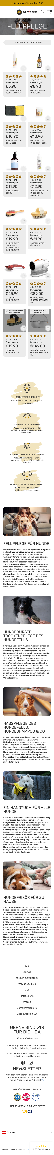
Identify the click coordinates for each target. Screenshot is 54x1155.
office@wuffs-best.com (27, 1038)
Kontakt (27, 972)
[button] (5, 12)
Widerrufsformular (27, 1014)
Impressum (27, 1002)
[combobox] (27, 1132)
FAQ (27, 966)
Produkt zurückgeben (27, 978)
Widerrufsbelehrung (27, 1008)
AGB (27, 990)
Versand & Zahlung (27, 984)
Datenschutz (27, 996)
